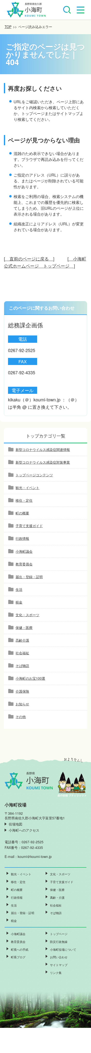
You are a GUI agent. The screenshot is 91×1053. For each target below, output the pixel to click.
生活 (19, 589)
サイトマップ (58, 965)
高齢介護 (22, 640)
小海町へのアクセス (24, 830)
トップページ (58, 934)
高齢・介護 (57, 897)
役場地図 (15, 824)
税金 (19, 602)
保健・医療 (24, 627)
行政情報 (22, 538)
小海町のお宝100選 (30, 678)
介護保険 (22, 691)
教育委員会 (24, 564)
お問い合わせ (58, 957)
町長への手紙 (19, 949)
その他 (21, 716)
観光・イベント (27, 487)
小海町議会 (24, 551)
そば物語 (22, 665)
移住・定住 (24, 500)
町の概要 (22, 513)
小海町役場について (63, 949)
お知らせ (22, 703)
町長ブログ (18, 957)
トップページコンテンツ (34, 474)
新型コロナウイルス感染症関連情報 (43, 449)
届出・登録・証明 (29, 576)
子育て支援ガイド (29, 525)
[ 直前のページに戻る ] (29, 258)
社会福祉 (22, 652)
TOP (8, 26)
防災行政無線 (58, 941)
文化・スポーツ (27, 614)
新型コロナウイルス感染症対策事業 (43, 462)
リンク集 (56, 972)
